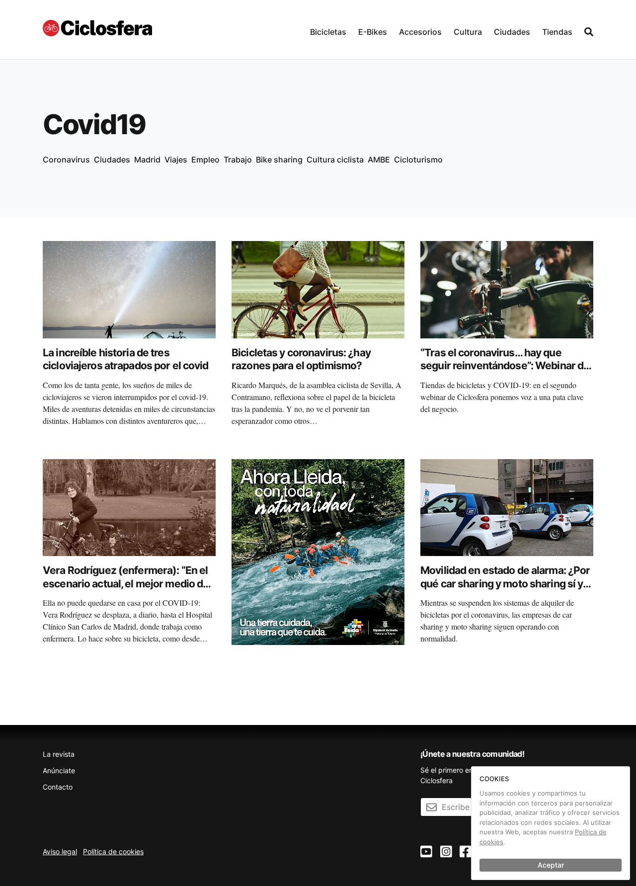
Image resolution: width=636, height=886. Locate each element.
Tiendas (557, 32)
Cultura (468, 32)
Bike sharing (279, 159)
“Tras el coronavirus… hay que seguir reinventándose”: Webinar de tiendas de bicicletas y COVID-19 (504, 365)
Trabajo (238, 159)
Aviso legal (60, 851)
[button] (328, 29)
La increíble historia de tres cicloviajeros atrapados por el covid (126, 359)
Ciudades (512, 32)
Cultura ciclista (335, 159)
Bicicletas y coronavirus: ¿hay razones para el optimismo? (301, 359)
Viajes (175, 159)
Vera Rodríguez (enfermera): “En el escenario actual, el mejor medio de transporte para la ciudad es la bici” (126, 583)
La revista (59, 754)
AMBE (379, 159)
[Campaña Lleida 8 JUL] (318, 551)
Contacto (58, 787)
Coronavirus (66, 159)
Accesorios (420, 32)
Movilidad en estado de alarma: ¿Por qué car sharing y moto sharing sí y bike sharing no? (505, 583)
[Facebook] (466, 852)
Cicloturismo (418, 159)
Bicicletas (328, 32)
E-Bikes (372, 32)
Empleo (205, 159)
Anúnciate (59, 770)
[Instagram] (446, 852)
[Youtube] (426, 852)
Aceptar (551, 865)
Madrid (147, 159)
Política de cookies (113, 851)
